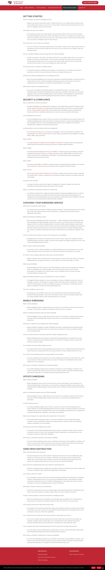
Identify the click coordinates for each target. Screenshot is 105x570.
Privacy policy (87, 567)
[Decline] (103, 568)
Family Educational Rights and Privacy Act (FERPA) (43, 151)
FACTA (43, 135)
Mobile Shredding (42, 554)
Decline (99, 567)
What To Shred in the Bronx (76, 554)
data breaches (37, 110)
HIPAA (29, 135)
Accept (93, 567)
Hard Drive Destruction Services (46, 557)
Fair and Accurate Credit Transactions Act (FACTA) (43, 173)
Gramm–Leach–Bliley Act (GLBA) (38, 164)
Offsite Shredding (42, 560)
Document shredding (32, 106)
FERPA (33, 135)
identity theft (44, 110)
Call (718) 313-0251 (90, 2)
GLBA (36, 135)
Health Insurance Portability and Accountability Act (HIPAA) (45, 142)
